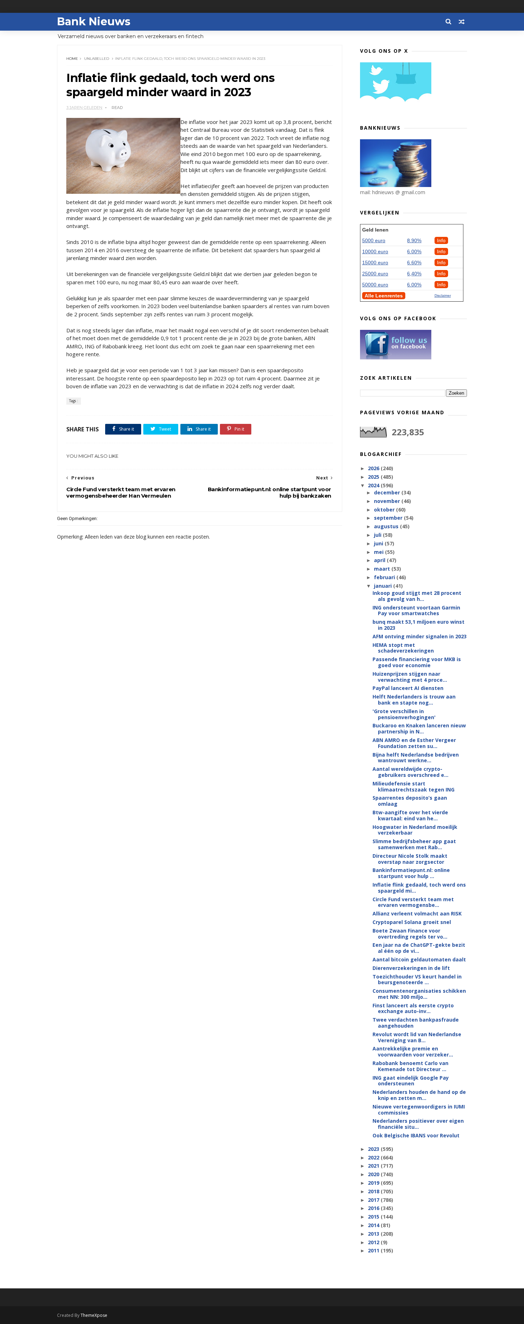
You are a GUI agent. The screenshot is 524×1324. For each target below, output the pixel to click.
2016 (374, 1208)
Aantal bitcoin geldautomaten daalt (419, 959)
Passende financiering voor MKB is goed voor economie (417, 662)
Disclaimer (443, 295)
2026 (374, 468)
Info (441, 240)
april (380, 560)
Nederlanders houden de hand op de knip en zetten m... (419, 1095)
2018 (374, 1191)
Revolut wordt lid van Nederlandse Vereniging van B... (417, 1037)
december (387, 492)
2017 (374, 1199)
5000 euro (373, 240)
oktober (385, 509)
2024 (374, 485)
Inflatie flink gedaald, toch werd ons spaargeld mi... (419, 887)
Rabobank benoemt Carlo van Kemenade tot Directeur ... (410, 1066)
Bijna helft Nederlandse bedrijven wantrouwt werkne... (416, 757)
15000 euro (375, 262)
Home (72, 58)
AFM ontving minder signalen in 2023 (420, 636)
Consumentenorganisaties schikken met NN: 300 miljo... (419, 993)
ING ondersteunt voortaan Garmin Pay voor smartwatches (416, 610)
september (389, 517)
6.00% (414, 251)
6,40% (414, 273)
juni (379, 543)
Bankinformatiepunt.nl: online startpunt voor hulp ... (411, 873)
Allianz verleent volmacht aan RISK (417, 913)
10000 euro (375, 251)
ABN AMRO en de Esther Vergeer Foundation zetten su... (414, 743)
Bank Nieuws (93, 21)
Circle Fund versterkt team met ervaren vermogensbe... (413, 902)
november (387, 501)
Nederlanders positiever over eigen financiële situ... (418, 1123)
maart (382, 568)
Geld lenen (375, 230)
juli (378, 534)
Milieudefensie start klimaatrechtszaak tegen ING (413, 786)
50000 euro (375, 284)
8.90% (414, 240)
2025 (374, 476)
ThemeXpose (94, 1315)
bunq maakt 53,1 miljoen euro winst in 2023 (418, 624)
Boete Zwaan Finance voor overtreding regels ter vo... (410, 933)
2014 (374, 1225)
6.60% (414, 262)
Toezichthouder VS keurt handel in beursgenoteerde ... (417, 979)
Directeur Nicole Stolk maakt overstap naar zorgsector (410, 858)
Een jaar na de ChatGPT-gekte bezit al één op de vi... (419, 947)
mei (379, 552)
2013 (374, 1233)
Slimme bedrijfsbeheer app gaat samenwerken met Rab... (414, 844)
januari (383, 585)
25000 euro (375, 273)
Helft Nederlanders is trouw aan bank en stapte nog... (414, 699)
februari (385, 577)
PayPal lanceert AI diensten (408, 688)
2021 (374, 1165)
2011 (374, 1250)
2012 (374, 1242)
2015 (374, 1216)
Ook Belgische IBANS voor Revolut (416, 1135)
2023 (374, 1149)
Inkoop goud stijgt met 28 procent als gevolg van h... (417, 596)
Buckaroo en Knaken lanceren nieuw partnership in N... (419, 728)
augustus (387, 526)
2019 (374, 1182)
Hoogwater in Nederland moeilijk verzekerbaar (415, 830)
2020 (374, 1174)
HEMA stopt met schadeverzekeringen (403, 648)
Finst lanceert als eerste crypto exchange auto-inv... (413, 1008)
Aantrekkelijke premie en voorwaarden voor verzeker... (413, 1051)
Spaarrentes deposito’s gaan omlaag (410, 800)
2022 (374, 1157)
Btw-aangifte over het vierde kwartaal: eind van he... (410, 815)
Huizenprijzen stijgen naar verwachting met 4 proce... (410, 676)
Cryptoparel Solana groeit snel (412, 922)
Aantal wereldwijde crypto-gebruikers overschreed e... (410, 771)
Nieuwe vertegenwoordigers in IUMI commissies (419, 1109)
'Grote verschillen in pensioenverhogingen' (404, 714)
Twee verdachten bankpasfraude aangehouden (416, 1022)
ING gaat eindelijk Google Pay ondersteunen (411, 1080)
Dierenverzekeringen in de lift (411, 968)
